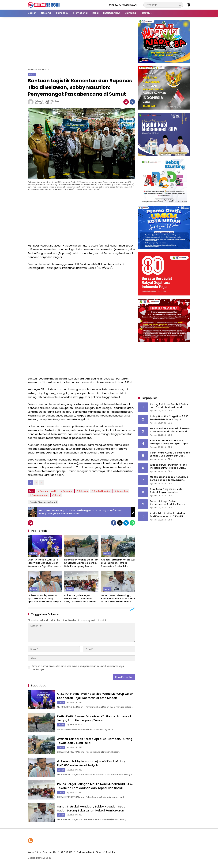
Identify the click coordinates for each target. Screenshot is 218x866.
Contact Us (49, 852)
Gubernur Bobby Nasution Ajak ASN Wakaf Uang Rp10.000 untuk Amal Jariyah (44, 598)
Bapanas (67, 491)
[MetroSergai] (44, 4)
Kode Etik (33, 852)
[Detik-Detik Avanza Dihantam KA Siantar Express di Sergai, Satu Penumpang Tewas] (81, 546)
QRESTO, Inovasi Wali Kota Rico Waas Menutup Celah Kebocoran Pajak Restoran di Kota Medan (45, 563)
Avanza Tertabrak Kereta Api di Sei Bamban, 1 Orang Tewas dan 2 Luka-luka (118, 563)
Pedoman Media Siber (89, 852)
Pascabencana (40, 495)
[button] (180, 4)
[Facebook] (113, 523)
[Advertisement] (81, 43)
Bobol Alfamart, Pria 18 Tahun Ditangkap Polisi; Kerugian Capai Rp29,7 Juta (169, 442)
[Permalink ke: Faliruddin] (31, 102)
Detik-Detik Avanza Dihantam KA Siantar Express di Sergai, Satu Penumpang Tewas (81, 563)
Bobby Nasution (102, 491)
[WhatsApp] (132, 523)
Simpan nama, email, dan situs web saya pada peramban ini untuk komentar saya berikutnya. (78, 667)
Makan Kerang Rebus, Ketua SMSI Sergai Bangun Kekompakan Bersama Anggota (169, 478)
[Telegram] (126, 523)
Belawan (83, 491)
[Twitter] (120, 523)
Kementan (122, 491)
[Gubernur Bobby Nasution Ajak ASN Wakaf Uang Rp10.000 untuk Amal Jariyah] (45, 581)
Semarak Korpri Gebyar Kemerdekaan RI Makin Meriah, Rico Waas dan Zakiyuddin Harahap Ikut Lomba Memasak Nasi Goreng (168, 503)
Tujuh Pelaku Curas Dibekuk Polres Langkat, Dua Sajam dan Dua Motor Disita (170, 454)
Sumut (58, 495)
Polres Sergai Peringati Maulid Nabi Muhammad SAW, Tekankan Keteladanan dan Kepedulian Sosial (81, 598)
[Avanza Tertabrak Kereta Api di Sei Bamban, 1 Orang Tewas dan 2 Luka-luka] (118, 546)
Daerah (32, 74)
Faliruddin (39, 101)
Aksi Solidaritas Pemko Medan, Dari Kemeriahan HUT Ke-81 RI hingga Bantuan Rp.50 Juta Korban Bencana (167, 515)
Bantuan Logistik (48, 491)
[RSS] (30, 840)
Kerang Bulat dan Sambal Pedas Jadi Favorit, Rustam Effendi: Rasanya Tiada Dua (169, 406)
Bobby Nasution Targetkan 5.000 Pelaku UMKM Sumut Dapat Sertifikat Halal (169, 418)
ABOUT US (66, 852)
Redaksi (110, 852)
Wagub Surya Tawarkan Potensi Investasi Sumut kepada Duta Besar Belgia (168, 466)
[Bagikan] (132, 102)
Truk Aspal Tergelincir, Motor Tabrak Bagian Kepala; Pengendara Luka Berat (167, 491)
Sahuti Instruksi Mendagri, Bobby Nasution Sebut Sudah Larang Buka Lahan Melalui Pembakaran (118, 598)
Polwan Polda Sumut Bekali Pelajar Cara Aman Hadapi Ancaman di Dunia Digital (170, 430)
